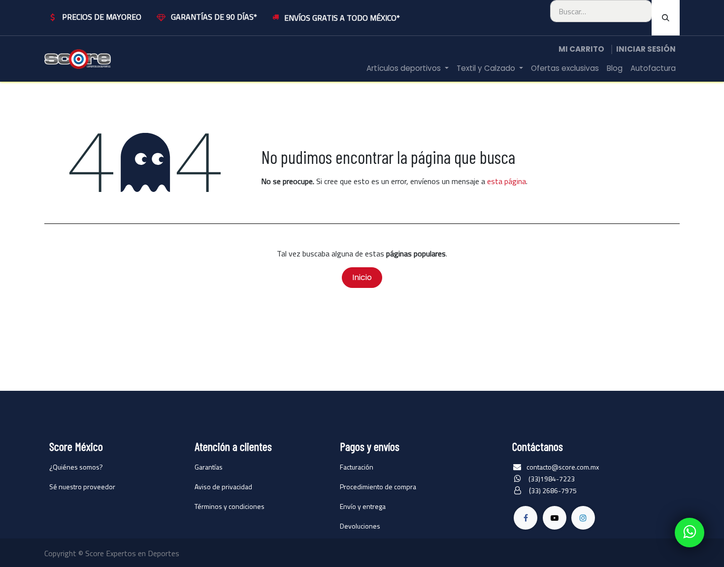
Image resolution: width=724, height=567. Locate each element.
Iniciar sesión (646, 49)
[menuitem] (407, 68)
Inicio (362, 277)
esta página (506, 181)
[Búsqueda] (666, 17)
